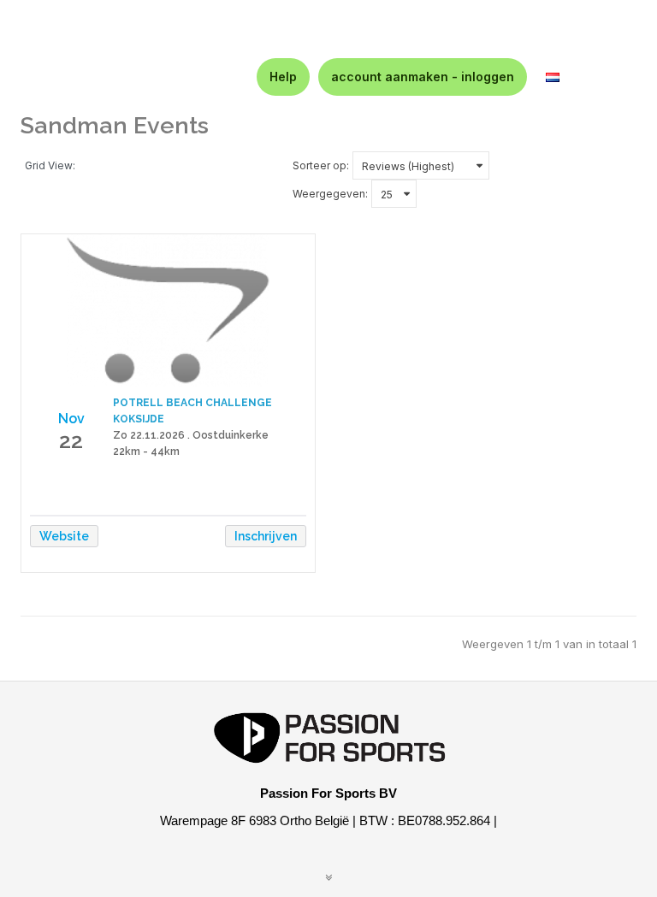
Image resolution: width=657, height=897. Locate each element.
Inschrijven (265, 536)
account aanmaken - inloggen (422, 76)
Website (64, 536)
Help (283, 76)
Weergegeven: (330, 193)
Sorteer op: (321, 165)
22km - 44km (146, 451)
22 (71, 440)
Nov (71, 418)
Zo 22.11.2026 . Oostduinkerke (191, 435)
